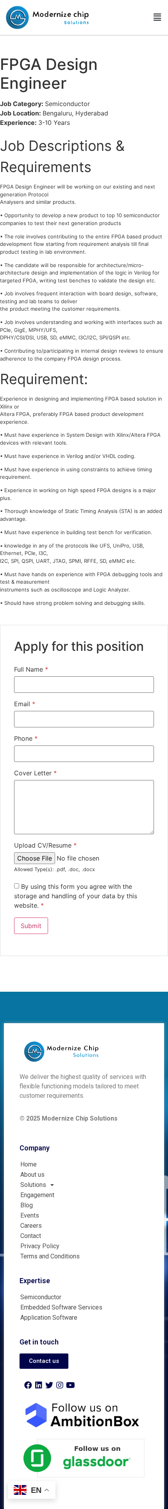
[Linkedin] (38, 1385)
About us (32, 1174)
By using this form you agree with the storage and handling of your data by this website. (75, 896)
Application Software (48, 1317)
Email (24, 704)
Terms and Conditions (50, 1256)
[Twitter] (49, 1385)
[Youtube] (70, 1385)
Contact (30, 1236)
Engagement (37, 1195)
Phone (26, 738)
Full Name (31, 669)
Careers (31, 1225)
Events (29, 1215)
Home (28, 1164)
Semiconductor (40, 1297)
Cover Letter (35, 773)
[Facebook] (28, 1385)
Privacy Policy (39, 1246)
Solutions (33, 1185)
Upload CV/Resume (45, 845)
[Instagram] (59, 1385)
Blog (26, 1205)
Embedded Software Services (61, 1307)
